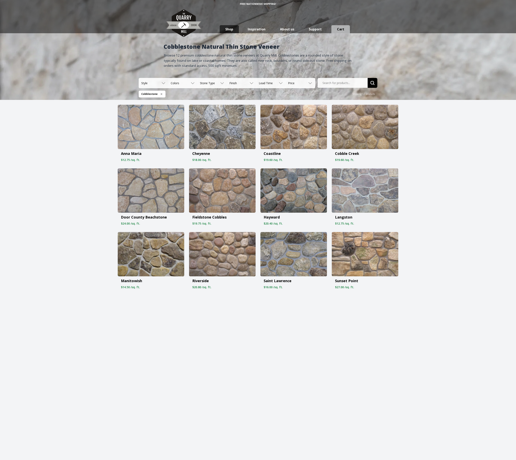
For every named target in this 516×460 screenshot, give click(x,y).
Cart (340, 29)
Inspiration (256, 29)
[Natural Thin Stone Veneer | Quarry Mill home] (183, 27)
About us (287, 29)
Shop (229, 29)
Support (315, 29)
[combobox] (342, 83)
